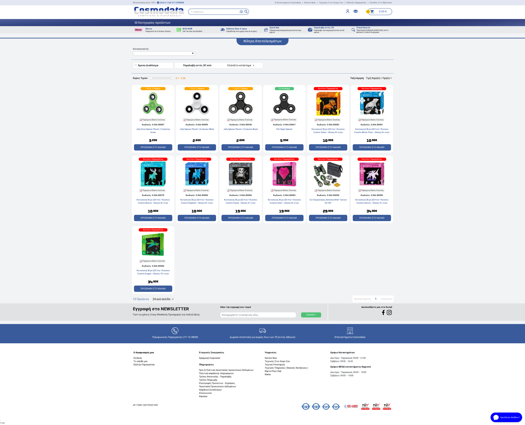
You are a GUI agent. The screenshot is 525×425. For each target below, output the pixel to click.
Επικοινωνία (205, 393)
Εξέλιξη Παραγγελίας (356, 2)
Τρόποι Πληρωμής (208, 380)
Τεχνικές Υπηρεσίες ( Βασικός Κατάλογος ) (286, 368)
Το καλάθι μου (140, 361)
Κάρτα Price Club (273, 371)
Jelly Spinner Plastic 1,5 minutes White (197, 129)
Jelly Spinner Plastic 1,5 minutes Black (240, 129)
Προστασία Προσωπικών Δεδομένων (217, 386)
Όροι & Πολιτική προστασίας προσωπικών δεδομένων (226, 370)
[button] (246, 11)
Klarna (268, 374)
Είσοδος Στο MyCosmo (381, 2)
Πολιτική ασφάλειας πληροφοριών (216, 373)
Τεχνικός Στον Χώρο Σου (331, 2)
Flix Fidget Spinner (284, 129)
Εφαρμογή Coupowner (209, 358)
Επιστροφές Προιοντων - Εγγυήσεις (217, 383)
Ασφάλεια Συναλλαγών (210, 389)
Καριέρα (203, 396)
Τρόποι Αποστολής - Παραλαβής (215, 376)
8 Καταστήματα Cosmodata (288, 2)
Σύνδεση (137, 358)
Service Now (310, 2)
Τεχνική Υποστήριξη (275, 364)
